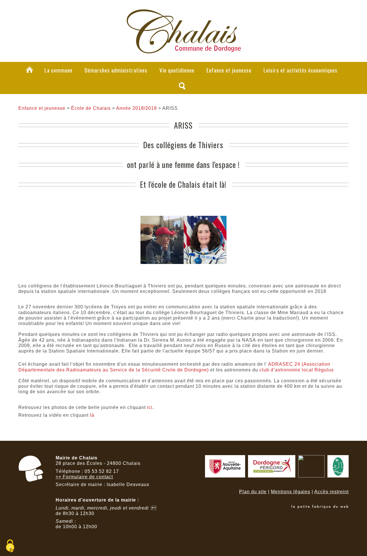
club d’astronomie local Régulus (297, 369)
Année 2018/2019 (136, 108)
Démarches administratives (116, 70)
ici (150, 407)
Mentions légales (290, 491)
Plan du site (253, 491)
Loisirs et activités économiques (300, 70)
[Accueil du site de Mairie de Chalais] (183, 50)
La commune (58, 70)
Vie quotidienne (176, 70)
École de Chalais (91, 108)
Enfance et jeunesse (228, 70)
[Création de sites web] (320, 507)
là (92, 415)
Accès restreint (331, 491)
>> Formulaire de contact (84, 476)
